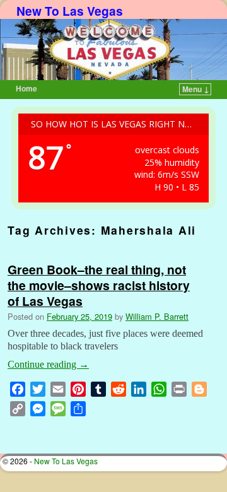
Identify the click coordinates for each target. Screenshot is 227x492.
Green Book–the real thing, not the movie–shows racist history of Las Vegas (99, 285)
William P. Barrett (157, 316)
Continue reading (48, 364)
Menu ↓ (195, 89)
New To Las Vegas (69, 11)
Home (26, 88)
